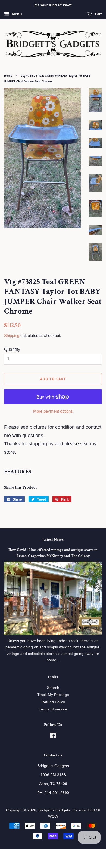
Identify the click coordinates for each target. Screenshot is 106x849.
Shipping (11, 335)
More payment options (53, 411)
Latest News (53, 539)
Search (53, 688)
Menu (16, 14)
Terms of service (53, 709)
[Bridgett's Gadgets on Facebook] (53, 737)
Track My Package (53, 695)
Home (8, 75)
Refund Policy (53, 702)
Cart (98, 13)
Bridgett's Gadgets (54, 810)
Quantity (12, 349)
